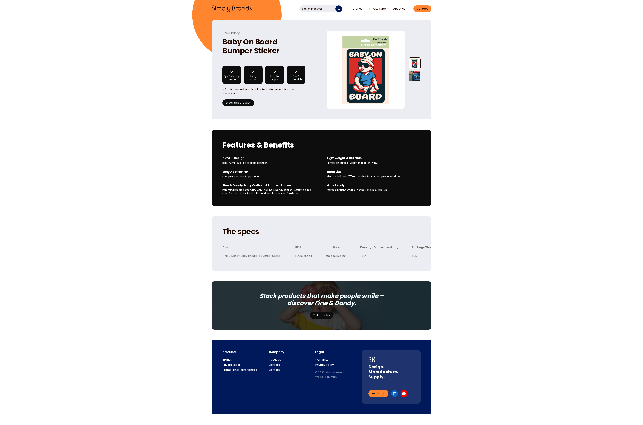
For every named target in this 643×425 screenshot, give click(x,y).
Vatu (334, 377)
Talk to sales (321, 315)
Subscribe (378, 393)
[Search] (338, 8)
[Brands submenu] (364, 9)
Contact (422, 9)
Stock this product (238, 103)
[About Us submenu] (407, 9)
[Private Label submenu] (388, 9)
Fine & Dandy (231, 33)
